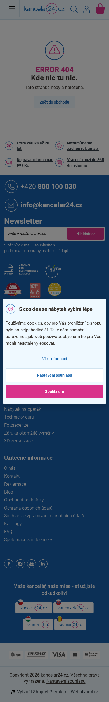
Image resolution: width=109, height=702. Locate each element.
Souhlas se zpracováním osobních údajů (44, 515)
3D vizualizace (18, 440)
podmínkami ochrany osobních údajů (36, 250)
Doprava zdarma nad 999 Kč (35, 163)
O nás (10, 468)
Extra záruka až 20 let (33, 146)
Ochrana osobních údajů (28, 508)
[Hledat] (74, 10)
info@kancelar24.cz (51, 205)
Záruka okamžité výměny (29, 433)
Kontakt (12, 476)
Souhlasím (54, 391)
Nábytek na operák (22, 409)
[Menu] (12, 8)
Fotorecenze (16, 425)
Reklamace (15, 484)
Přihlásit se (85, 234)
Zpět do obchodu (54, 102)
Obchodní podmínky (24, 500)
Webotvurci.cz (84, 691)
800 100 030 (48, 186)
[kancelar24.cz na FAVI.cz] (13, 292)
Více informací (54, 358)
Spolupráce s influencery (28, 539)
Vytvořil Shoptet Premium (42, 691)
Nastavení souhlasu (54, 375)
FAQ (8, 531)
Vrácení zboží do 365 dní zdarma (85, 163)
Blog (8, 492)
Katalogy (13, 523)
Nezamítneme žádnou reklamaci (83, 146)
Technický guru (19, 417)
